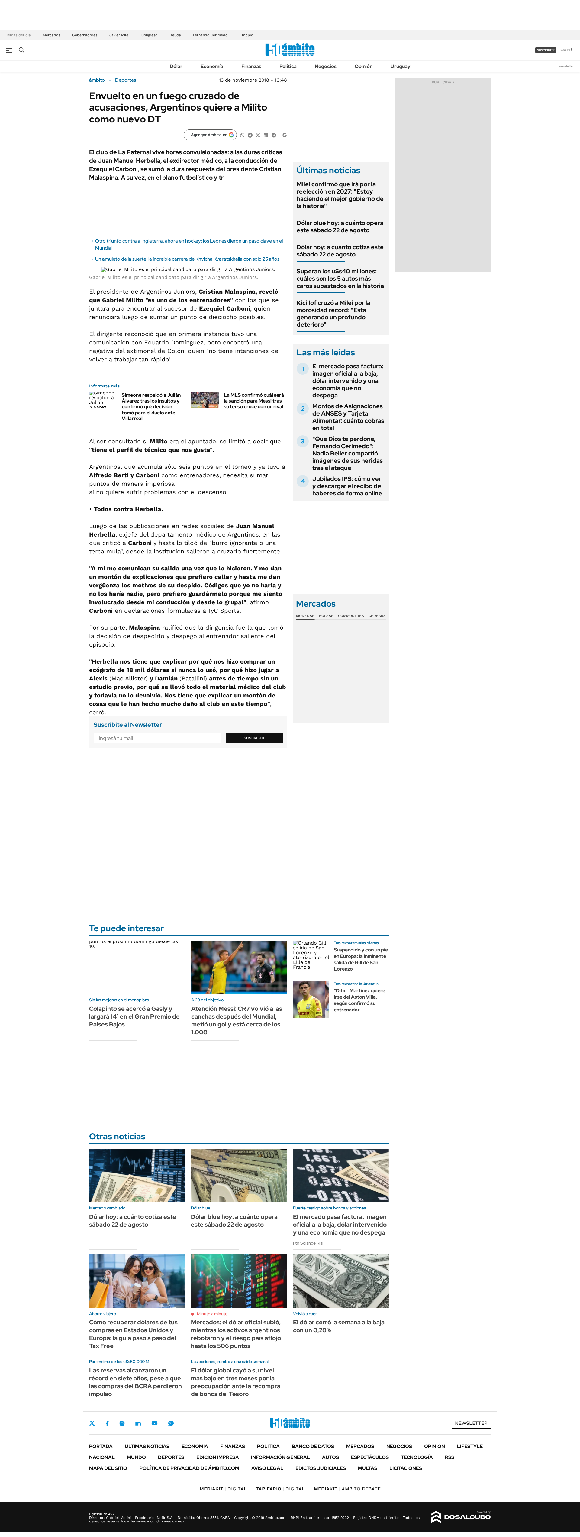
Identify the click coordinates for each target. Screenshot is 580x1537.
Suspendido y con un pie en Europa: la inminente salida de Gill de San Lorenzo (361, 959)
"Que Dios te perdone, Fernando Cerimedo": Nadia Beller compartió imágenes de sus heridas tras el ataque (347, 453)
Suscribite (255, 738)
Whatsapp (171, 1423)
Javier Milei (119, 35)
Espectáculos (370, 1457)
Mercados (51, 35)
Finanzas (251, 66)
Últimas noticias (147, 1446)
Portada (101, 1446)
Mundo (136, 1457)
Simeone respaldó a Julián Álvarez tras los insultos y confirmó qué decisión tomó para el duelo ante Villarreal (151, 407)
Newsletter (566, 66)
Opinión (363, 66)
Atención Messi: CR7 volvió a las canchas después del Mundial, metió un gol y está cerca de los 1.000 (236, 1020)
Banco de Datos (313, 1446)
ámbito (97, 80)
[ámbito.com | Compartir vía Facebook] (250, 135)
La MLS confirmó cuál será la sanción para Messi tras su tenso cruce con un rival (254, 401)
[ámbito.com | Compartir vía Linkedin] (265, 135)
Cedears (377, 616)
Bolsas (326, 616)
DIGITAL (223, 1489)
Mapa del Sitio (108, 1468)
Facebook (107, 1423)
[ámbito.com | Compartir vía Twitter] (258, 135)
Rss (449, 1457)
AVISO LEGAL (267, 1468)
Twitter (92, 1423)
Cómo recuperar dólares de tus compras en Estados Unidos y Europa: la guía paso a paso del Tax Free (133, 1334)
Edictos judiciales (320, 1468)
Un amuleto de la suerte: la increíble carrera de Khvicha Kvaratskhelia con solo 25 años (187, 259)
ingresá (565, 50)
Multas (367, 1468)
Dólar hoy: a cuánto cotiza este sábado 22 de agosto (340, 250)
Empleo (246, 35)
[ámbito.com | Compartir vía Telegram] (273, 135)
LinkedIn (138, 1423)
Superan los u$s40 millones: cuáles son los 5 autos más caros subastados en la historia (340, 278)
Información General (280, 1457)
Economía (212, 66)
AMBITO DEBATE (347, 1489)
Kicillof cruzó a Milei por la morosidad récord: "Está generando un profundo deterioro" (333, 313)
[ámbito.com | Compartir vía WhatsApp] (242, 135)
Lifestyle (470, 1446)
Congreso (149, 35)
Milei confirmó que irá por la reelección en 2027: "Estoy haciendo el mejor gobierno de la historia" (340, 195)
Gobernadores (84, 35)
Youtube (154, 1423)
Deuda (175, 35)
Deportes (125, 80)
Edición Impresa (217, 1457)
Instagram (122, 1423)
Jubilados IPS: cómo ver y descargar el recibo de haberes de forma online (347, 486)
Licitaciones (405, 1468)
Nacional (102, 1457)
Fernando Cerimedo (210, 35)
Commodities (351, 616)
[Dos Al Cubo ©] (461, 1517)
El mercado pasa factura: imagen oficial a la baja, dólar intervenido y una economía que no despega (347, 380)
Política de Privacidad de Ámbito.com (189, 1468)
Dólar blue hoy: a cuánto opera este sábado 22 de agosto (340, 226)
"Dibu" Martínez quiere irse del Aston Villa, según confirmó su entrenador (359, 1000)
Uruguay (400, 66)
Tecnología (417, 1457)
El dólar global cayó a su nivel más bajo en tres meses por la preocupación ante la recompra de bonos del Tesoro (235, 1382)
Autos (330, 1457)
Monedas (305, 616)
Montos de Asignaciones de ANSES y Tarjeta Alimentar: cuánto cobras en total (348, 417)
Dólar (176, 66)
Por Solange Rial (308, 1243)
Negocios (326, 66)
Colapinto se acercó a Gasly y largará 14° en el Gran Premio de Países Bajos (134, 1016)
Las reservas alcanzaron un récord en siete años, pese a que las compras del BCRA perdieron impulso (135, 1382)
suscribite (546, 50)
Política (288, 66)
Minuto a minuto (212, 1314)
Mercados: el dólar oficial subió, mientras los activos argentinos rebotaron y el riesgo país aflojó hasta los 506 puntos (236, 1334)
